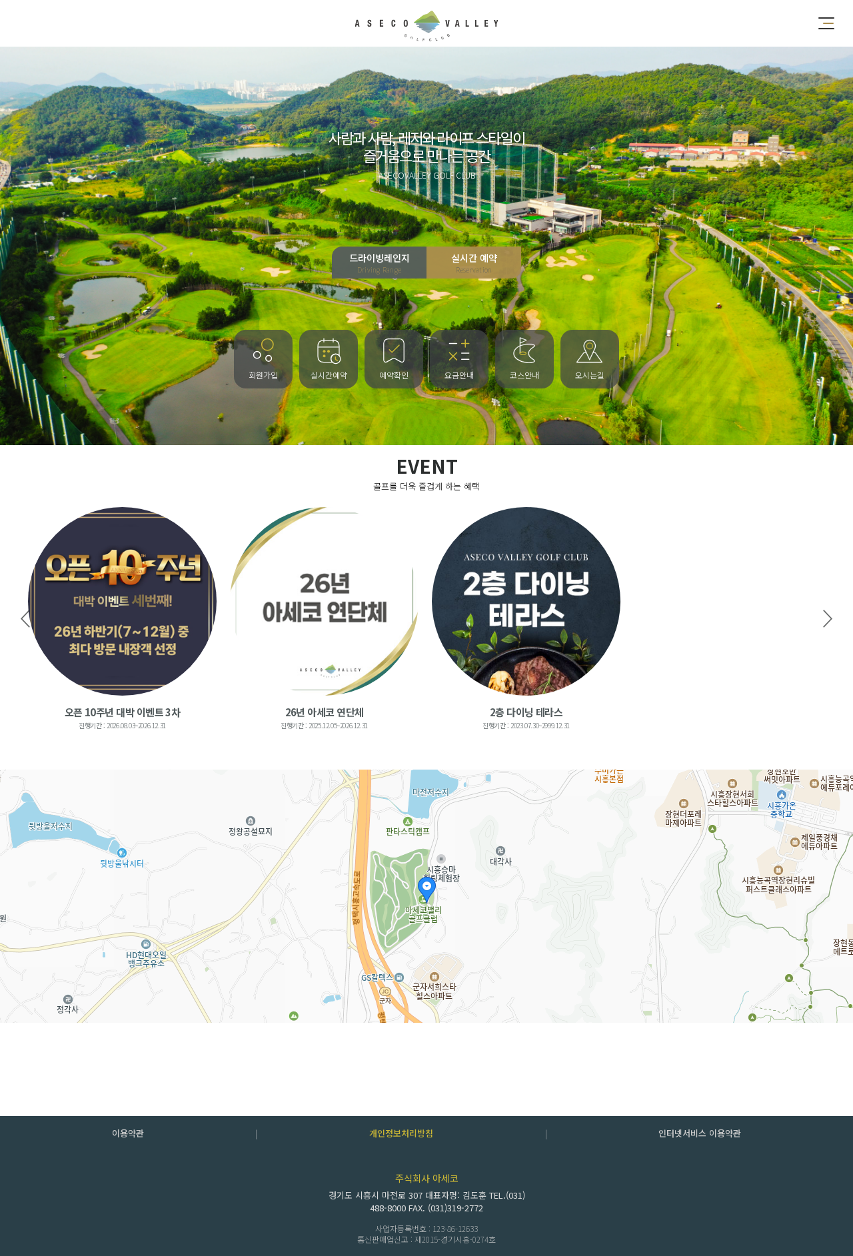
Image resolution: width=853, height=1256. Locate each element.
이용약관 (128, 1133)
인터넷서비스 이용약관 (699, 1133)
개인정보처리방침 (401, 1133)
